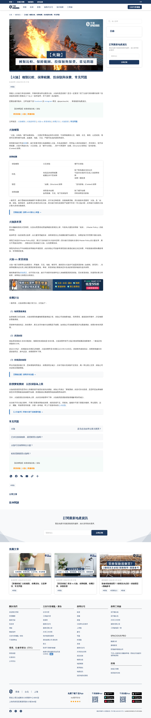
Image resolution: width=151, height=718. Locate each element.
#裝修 (123, 590)
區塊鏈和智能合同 (117, 649)
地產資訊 (31, 2)
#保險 (12, 87)
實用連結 (80, 667)
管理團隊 (12, 616)
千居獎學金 (13, 640)
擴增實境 (114, 645)
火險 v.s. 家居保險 (44, 121)
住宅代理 (46, 612)
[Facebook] (16, 476)
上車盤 (79, 628)
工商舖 (69, 7)
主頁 (10, 15)
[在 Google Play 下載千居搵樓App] (109, 697)
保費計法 (56, 121)
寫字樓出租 (115, 612)
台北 (27, 691)
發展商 (45, 620)
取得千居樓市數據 (49, 648)
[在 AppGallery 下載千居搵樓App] (109, 701)
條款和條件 (100, 711)
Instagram (48, 101)
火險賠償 (65, 121)
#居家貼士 (114, 590)
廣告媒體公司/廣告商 (50, 640)
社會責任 (12, 657)
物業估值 (80, 660)
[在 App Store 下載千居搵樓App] (109, 693)
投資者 (11, 624)
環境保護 (12, 653)
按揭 (25, 143)
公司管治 (12, 661)
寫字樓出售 (115, 616)
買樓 (24, 7)
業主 (44, 644)
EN (141, 2)
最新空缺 (12, 620)
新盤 (39, 7)
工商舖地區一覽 (116, 628)
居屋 (78, 644)
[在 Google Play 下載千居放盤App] (137, 697)
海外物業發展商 (48, 636)
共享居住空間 (81, 652)
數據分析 (114, 641)
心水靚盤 (62, 405)
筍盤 (78, 636)
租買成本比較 (115, 673)
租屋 (31, 7)
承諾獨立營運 (13, 612)
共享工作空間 (47, 632)
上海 (36, 691)
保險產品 (23, 272)
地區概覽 (80, 663)
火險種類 (21, 121)
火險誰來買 (31, 121)
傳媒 (10, 628)
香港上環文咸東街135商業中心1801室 (24, 698)
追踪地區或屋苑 (82, 675)
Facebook (38, 101)
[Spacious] (14, 7)
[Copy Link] (32, 476)
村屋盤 (79, 640)
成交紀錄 (40, 2)
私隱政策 (107, 711)
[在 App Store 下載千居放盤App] (137, 693)
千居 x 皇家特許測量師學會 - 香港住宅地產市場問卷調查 (126, 654)
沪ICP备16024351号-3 (117, 711)
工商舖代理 (47, 616)
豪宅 (78, 632)
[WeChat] (21, 476)
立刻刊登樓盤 (134, 7)
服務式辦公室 (47, 628)
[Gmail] (27, 476)
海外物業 (60, 7)
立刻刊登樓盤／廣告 (16, 636)
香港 (10, 2)
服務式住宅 (48, 7)
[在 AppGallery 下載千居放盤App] (137, 701)
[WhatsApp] (11, 476)
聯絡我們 (12, 632)
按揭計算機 (20, 2)
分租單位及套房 (82, 624)
